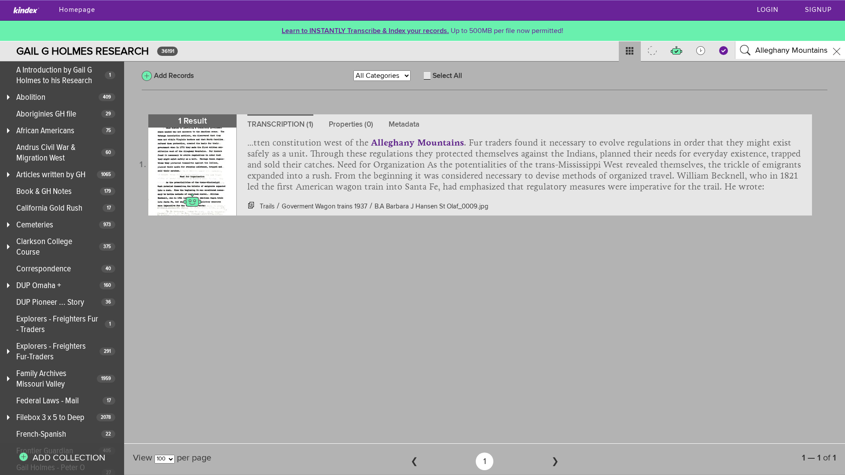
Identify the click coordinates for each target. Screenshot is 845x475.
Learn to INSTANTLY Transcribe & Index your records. (365, 30)
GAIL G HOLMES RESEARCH (82, 51)
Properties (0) (351, 124)
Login (768, 10)
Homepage (77, 10)
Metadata (404, 124)
